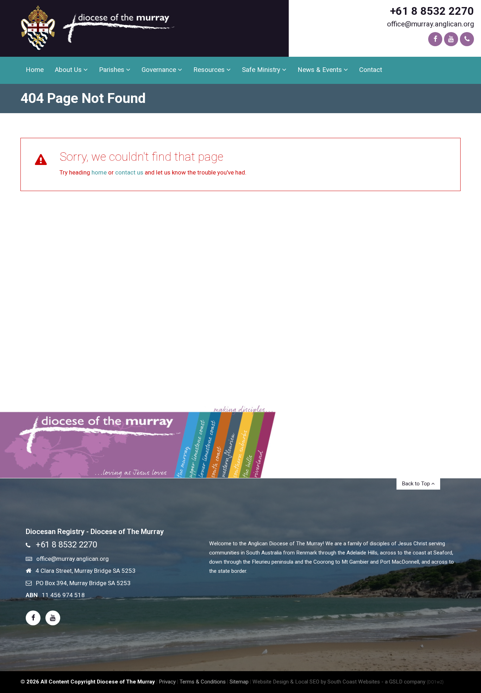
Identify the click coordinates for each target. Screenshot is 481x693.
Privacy (167, 682)
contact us (129, 172)
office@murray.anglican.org (430, 24)
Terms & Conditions (203, 682)
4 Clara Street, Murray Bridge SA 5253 (86, 570)
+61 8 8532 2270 (432, 11)
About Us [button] (69, 70)
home (99, 172)
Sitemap (239, 682)
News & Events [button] (321, 70)
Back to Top (416, 483)
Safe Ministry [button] (262, 70)
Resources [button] (209, 70)
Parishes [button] (112, 70)
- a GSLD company (412, 682)
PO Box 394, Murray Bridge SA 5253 (83, 583)
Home (35, 70)
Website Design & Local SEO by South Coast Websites (316, 682)
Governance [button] (160, 70)
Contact (370, 70)
